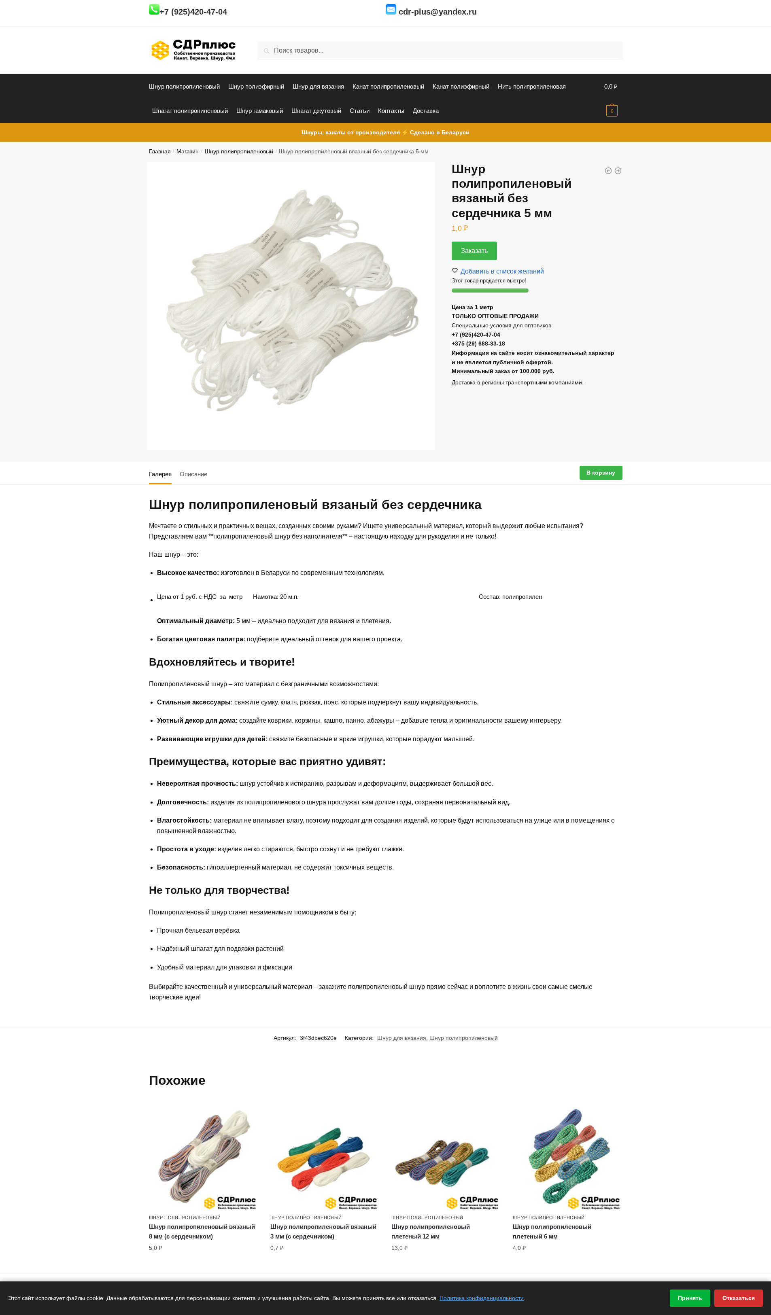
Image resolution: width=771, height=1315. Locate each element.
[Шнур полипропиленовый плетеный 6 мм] (567, 1156)
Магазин (187, 151)
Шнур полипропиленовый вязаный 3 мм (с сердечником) (323, 1231)
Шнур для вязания (401, 1038)
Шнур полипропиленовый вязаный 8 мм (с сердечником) (202, 1231)
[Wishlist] (252, 1113)
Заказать (474, 250)
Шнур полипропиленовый (239, 151)
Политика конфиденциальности (482, 1298)
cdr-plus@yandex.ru (438, 11)
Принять (690, 1298)
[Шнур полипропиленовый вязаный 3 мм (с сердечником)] (325, 1156)
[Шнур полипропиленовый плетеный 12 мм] (446, 1156)
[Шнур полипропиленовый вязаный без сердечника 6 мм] (608, 171)
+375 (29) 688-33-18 (478, 343)
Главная (160, 151)
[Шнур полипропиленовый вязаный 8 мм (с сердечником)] (203, 1156)
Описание (193, 474)
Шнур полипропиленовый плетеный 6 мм (552, 1231)
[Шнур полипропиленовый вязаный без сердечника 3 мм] (618, 171)
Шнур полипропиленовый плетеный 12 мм (430, 1231)
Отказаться (738, 1298)
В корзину (600, 472)
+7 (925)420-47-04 (193, 11)
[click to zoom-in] (291, 306)
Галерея (160, 474)
